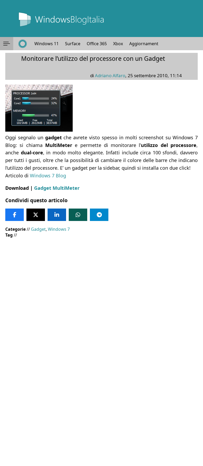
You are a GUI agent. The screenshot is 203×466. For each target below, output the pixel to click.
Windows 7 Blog (48, 175)
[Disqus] (101, 394)
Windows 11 (46, 44)
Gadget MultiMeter (57, 188)
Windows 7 (59, 229)
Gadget (38, 229)
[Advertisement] (101, 280)
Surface (72, 44)
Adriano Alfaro (110, 75)
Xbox (118, 44)
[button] (6, 43)
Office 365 (97, 44)
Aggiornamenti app (148, 44)
